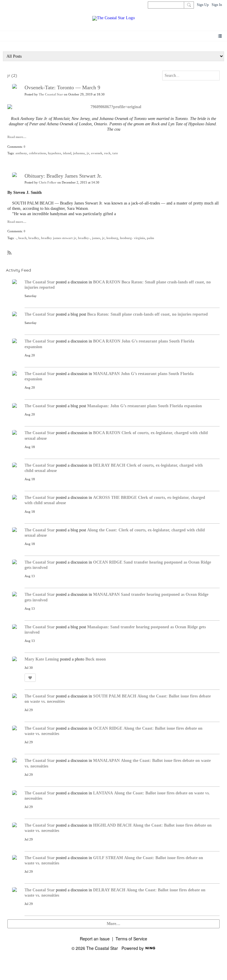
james (96, 238)
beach (22, 238)
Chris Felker (47, 182)
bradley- (84, 238)
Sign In (217, 5)
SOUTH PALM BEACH (114, 696)
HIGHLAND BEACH (112, 825)
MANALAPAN (106, 373)
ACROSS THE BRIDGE (115, 497)
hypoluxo (54, 153)
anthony (21, 153)
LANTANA (103, 793)
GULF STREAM (108, 858)
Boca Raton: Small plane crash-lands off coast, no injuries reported (147, 314)
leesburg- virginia (132, 238)
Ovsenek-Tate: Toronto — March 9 (62, 87)
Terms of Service (131, 939)
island (67, 153)
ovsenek (96, 153)
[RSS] (9, 252)
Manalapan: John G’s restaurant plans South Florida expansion (144, 406)
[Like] (30, 678)
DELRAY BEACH (109, 465)
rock (107, 153)
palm (150, 238)
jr (88, 153)
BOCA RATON (106, 282)
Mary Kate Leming (42, 659)
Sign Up (203, 5)
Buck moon (95, 659)
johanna (79, 153)
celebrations (37, 153)
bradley (33, 238)
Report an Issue (95, 939)
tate (115, 153)
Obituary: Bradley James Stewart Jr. (63, 176)
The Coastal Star (51, 94)
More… (113, 923)
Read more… (16, 137)
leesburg (112, 238)
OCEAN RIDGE (107, 562)
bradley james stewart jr (58, 238)
